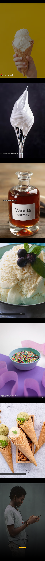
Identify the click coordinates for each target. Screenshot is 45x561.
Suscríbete (22, 547)
